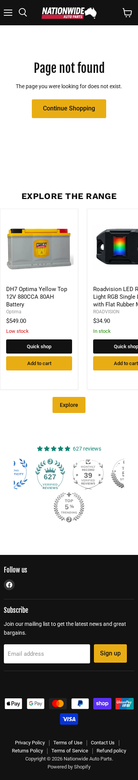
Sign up (110, 653)
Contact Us (103, 742)
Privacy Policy (30, 742)
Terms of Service (69, 751)
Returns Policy (27, 751)
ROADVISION (106, 311)
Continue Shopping (69, 108)
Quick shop (39, 346)
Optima (13, 311)
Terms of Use (67, 742)
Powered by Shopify (69, 767)
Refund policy (111, 751)
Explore (69, 405)
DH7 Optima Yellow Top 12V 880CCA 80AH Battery (36, 297)
